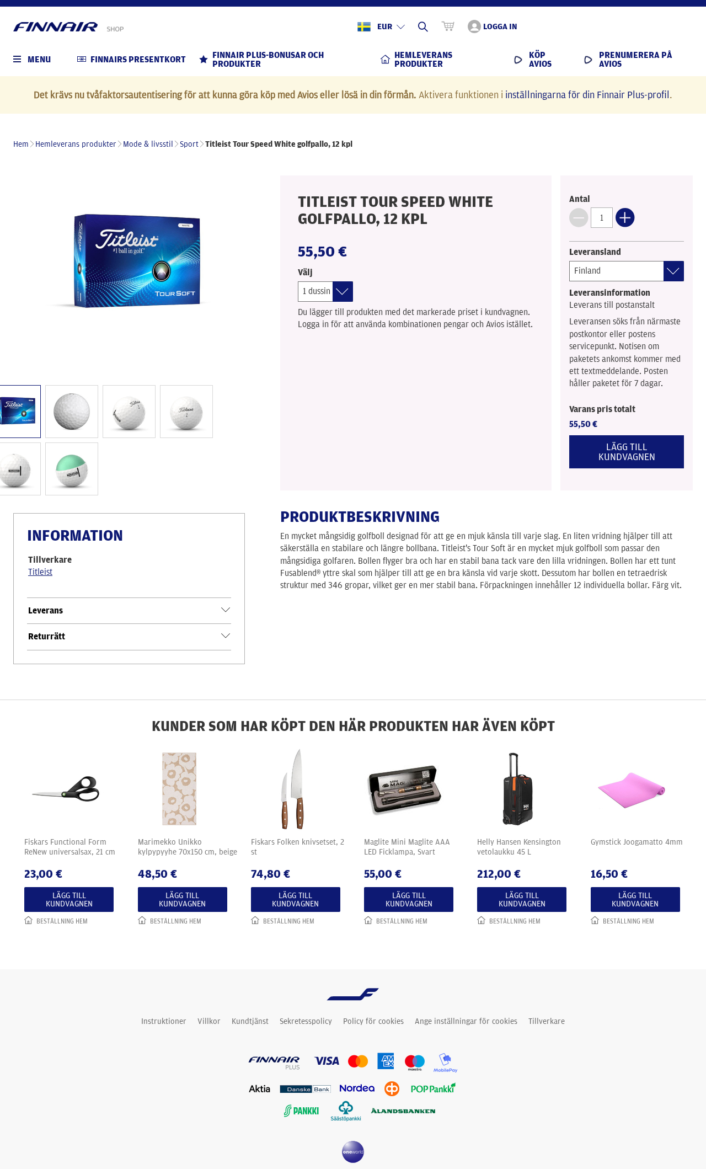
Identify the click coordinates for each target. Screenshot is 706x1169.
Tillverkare (546, 1021)
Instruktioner (163, 1021)
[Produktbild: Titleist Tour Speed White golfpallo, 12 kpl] (129, 263)
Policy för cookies (373, 1021)
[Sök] (423, 26)
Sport (189, 144)
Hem (21, 144)
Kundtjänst (250, 1021)
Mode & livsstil (148, 144)
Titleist (40, 572)
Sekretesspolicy (306, 1021)
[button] (578, 217)
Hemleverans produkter (75, 144)
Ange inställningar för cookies (466, 1021)
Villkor (209, 1021)
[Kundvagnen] (448, 26)
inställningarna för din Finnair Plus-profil (587, 94)
